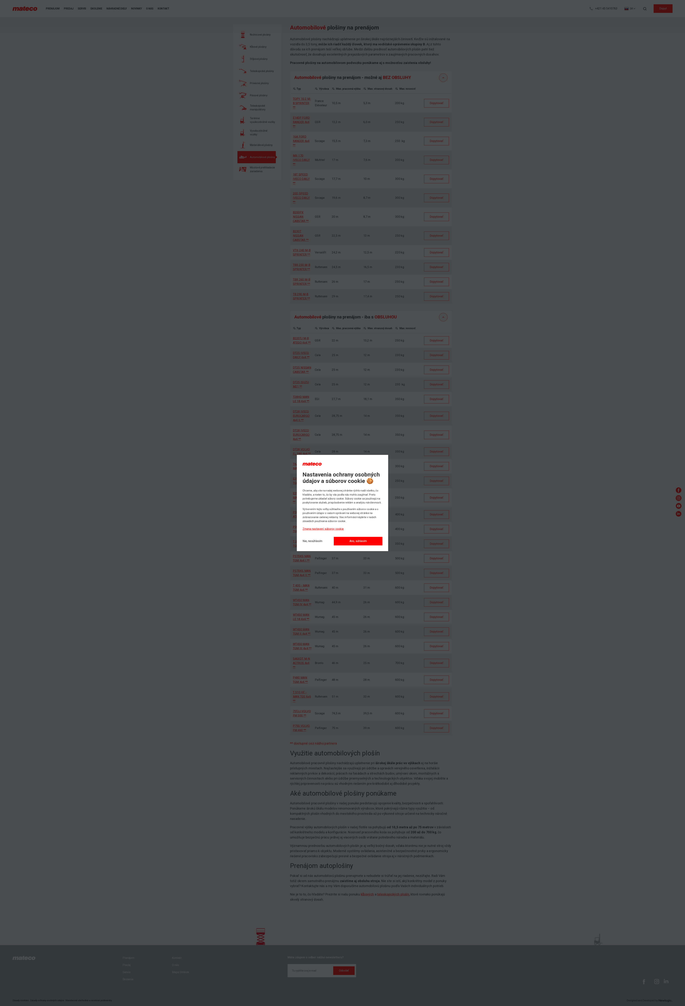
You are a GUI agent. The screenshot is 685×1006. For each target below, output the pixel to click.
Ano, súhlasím (358, 541)
